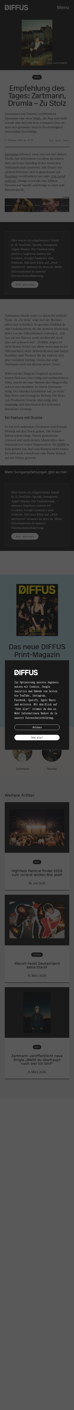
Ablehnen (37, 727)
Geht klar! (37, 737)
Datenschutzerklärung (39, 717)
